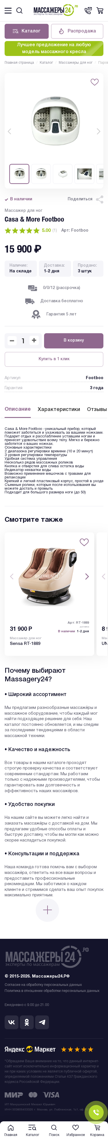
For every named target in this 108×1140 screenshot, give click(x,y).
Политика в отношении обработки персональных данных (52, 990)
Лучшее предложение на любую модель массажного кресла (54, 48)
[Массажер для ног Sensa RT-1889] (49, 576)
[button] (9, 131)
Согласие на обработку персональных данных (43, 984)
